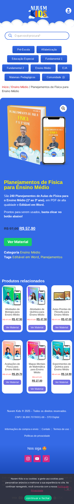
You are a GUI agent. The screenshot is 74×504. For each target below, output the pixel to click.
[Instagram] (28, 458)
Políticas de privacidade (37, 435)
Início (5, 87)
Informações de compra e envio (21, 429)
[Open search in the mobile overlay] (37, 35)
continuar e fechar (38, 498)
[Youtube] (37, 458)
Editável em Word (25, 257)
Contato (46, 429)
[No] (67, 488)
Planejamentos (51, 257)
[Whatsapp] (46, 458)
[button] (63, 108)
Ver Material (17, 242)
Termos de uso (61, 429)
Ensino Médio (19, 87)
